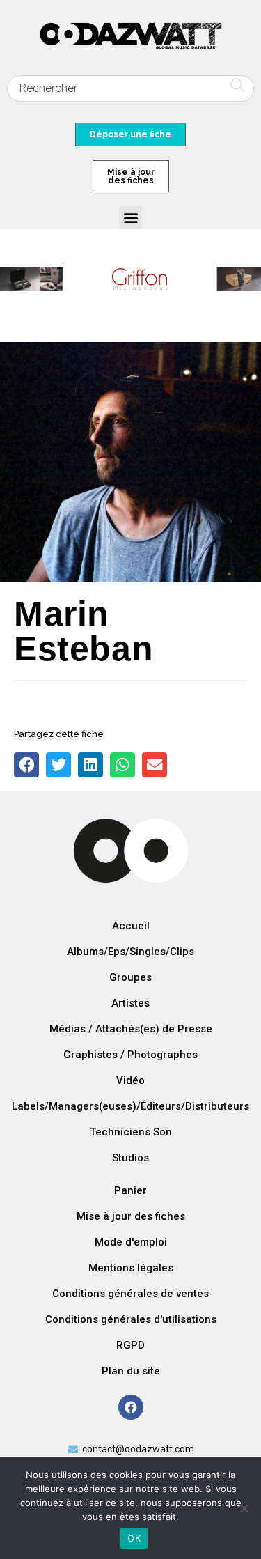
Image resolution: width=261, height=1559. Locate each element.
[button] (130, 217)
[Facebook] (130, 1407)
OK (134, 1538)
